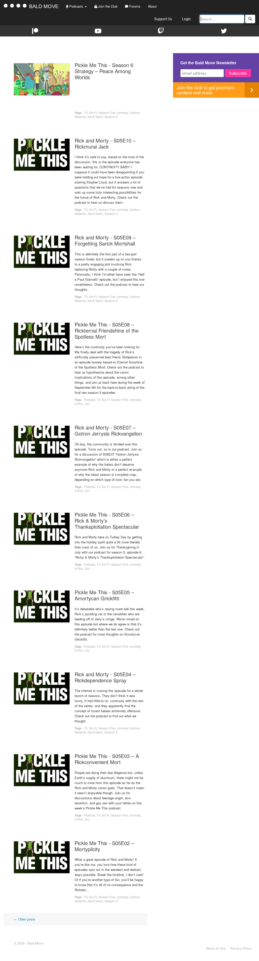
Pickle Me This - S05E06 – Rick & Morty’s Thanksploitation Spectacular (107, 520)
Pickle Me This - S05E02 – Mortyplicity (104, 846)
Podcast (89, 399)
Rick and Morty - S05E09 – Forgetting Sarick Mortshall (105, 240)
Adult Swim (95, 116)
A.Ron (79, 403)
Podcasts (76, 6)
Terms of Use (215, 948)
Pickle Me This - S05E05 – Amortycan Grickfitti (104, 595)
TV (86, 112)
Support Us (163, 19)
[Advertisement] (216, 133)
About (152, 6)
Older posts (24, 919)
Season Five (107, 112)
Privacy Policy (241, 948)
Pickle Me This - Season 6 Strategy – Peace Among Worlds (104, 71)
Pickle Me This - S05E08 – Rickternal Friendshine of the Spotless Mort (107, 330)
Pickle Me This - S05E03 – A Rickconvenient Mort (107, 759)
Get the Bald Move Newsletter (208, 63)
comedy (122, 112)
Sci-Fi (93, 112)
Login (186, 19)
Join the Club (107, 6)
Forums (134, 6)
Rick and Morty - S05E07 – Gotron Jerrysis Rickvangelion (108, 430)
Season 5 (111, 116)
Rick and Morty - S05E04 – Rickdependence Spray (105, 677)
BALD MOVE (43, 6)
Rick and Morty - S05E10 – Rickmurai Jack (105, 143)
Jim (87, 403)
